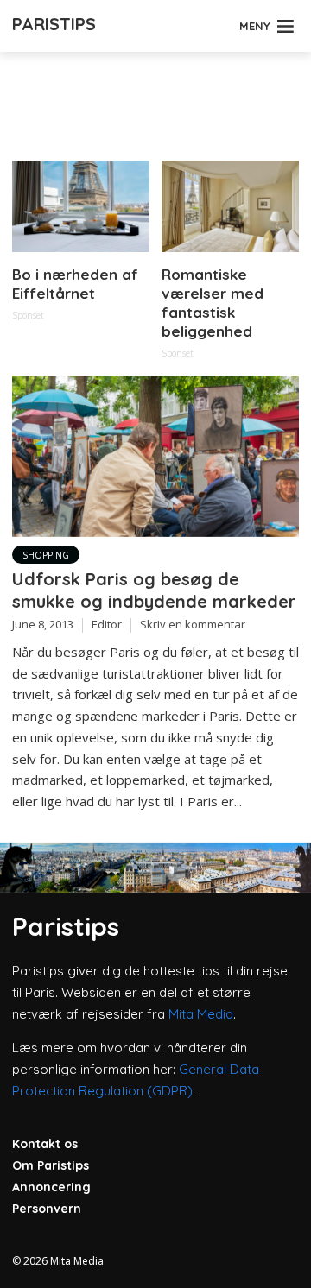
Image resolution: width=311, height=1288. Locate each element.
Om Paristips (50, 1165)
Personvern (46, 1208)
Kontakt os (45, 1144)
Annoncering (51, 1187)
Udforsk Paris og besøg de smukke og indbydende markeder (154, 590)
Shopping (45, 555)
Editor (107, 624)
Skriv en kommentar (192, 624)
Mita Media (200, 1014)
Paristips (54, 24)
